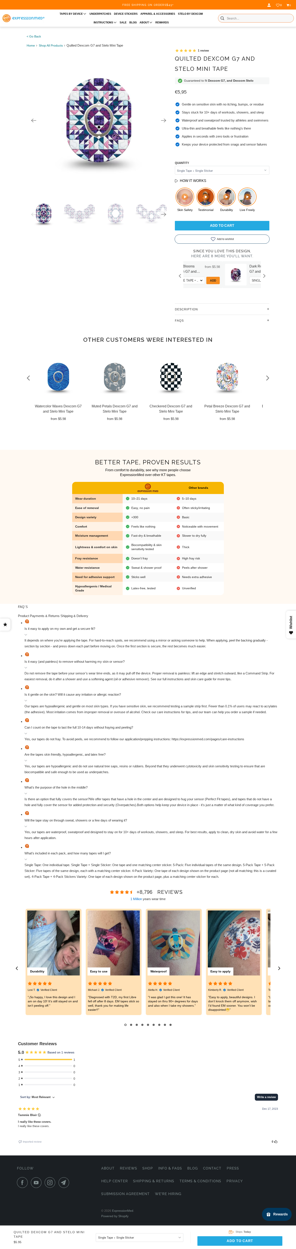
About (108, 1168)
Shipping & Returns (153, 1181)
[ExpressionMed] (23, 18)
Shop (147, 1168)
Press (233, 1168)
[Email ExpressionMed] (65, 1182)
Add (254, 280)
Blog (192, 1168)
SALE (123, 22)
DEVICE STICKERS (126, 13)
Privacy (234, 1181)
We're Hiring (168, 1194)
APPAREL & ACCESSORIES (157, 13)
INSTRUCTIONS (104, 22)
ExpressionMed (122, 1210)
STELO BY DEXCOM (190, 13)
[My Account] (269, 5)
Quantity (182, 163)
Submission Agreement (125, 1194)
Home (31, 45)
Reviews (128, 1168)
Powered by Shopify (114, 1216)
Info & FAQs (170, 1168)
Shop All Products (51, 45)
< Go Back (34, 36)
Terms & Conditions (200, 1181)
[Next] (163, 120)
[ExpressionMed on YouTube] (37, 1182)
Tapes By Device (71, 13)
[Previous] (33, 120)
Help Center (114, 1181)
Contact (212, 1168)
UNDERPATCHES (100, 13)
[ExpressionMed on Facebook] (23, 1182)
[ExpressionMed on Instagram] (51, 1182)
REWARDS (162, 22)
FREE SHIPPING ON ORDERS (148, 4)
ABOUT (145, 22)
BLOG (133, 22)
